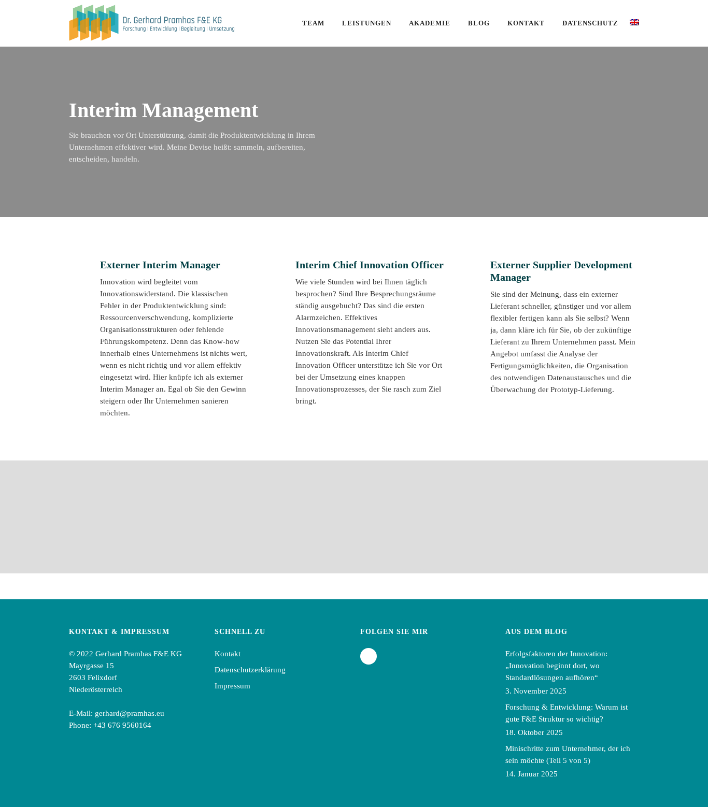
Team (313, 23)
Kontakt (526, 23)
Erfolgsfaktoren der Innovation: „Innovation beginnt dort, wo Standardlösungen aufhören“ (556, 666)
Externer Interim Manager (160, 264)
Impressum (232, 686)
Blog (479, 23)
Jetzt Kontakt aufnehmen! (558, 511)
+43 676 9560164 (122, 725)
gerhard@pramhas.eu (129, 713)
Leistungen (366, 23)
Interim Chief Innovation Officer (369, 264)
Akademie (429, 23)
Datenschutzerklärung (250, 670)
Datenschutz (590, 23)
